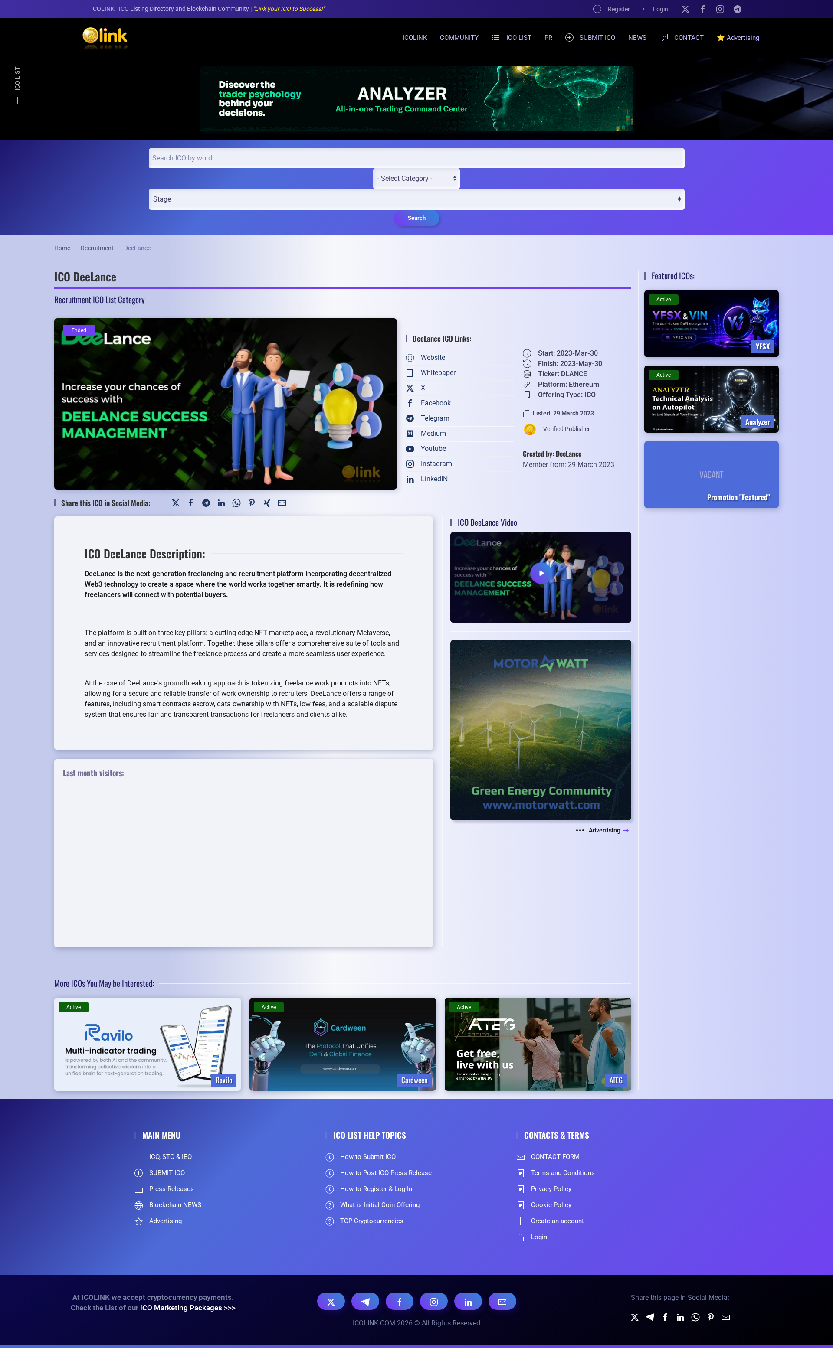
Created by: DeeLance (552, 453)
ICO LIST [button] (518, 38)
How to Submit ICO (368, 1157)
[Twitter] (175, 503)
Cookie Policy (551, 1205)
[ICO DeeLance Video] (540, 577)
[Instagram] (720, 8)
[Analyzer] (416, 99)
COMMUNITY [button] (459, 38)
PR (548, 38)
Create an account (557, 1221)
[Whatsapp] (695, 1316)
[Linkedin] (680, 1316)
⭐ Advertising (738, 38)
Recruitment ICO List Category (99, 299)
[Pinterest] (251, 503)
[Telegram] (737, 8)
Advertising (604, 830)
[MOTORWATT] (540, 729)
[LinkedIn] (221, 503)
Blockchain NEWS (175, 1205)
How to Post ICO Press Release (386, 1173)
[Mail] (282, 503)
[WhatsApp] (236, 503)
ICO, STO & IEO (170, 1157)
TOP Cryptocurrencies (371, 1221)
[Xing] (266, 503)
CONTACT (689, 38)
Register (619, 9)
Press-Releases (171, 1189)
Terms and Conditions (563, 1173)
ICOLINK (415, 38)
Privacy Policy (551, 1189)
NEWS (637, 38)
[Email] (502, 1301)
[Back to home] (99, 37)
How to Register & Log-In (376, 1189)
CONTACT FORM (555, 1157)
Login (660, 9)
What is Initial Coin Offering (380, 1205)
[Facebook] (703, 8)
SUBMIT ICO (597, 38)
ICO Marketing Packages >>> (188, 1307)
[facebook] (665, 1316)
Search (417, 218)
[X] (685, 8)
